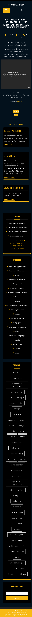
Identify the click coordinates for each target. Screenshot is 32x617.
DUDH (11, 425)
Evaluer (17, 314)
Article (17, 275)
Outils (17, 331)
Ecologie (17, 301)
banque (20, 397)
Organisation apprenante (17, 327)
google (12, 431)
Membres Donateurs (17, 236)
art (11, 397)
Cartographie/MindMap (17, 280)
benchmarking (17, 403)
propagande (17, 495)
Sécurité (17, 340)
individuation (17, 442)
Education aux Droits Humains (17, 306)
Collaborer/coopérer (17, 288)
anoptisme (17, 372)
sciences (16, 529)
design (22, 420)
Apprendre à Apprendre (17, 271)
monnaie (11, 459)
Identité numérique (17, 318)
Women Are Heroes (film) (13, 188)
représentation (17, 512)
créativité (11, 420)
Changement (17, 284)
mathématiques (16, 448)
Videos (19, 101)
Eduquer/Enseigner (17, 310)
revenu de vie (17, 518)
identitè (22, 437)
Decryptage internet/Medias (17, 293)
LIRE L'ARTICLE (9, 144)
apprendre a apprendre (17, 385)
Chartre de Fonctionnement (17, 227)
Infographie (17, 323)
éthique (23, 574)
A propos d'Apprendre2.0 (17, 267)
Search (17, 598)
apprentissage (17, 392)
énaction (11, 574)
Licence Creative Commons (17, 232)
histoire (22, 431)
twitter (17, 557)
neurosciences (16, 470)
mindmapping (17, 453)
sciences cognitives (16, 535)
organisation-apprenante (17, 483)
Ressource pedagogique (17, 336)
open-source (17, 476)
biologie (17, 409)
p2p (11, 490)
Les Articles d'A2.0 (16, 4)
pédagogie (16, 501)
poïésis (21, 490)
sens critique (17, 540)
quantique (17, 507)
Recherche (17, 586)
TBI (24, 546)
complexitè (16, 414)
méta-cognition (17, 465)
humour (12, 437)
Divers (17, 297)
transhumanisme (17, 551)
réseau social (17, 523)
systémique (13, 546)
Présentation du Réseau (17, 223)
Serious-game (17, 344)
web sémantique (17, 563)
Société (17, 349)
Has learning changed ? (13, 131)
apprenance (17, 378)
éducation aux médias (17, 568)
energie (21, 425)
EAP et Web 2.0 (9, 156)
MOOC (23, 459)
